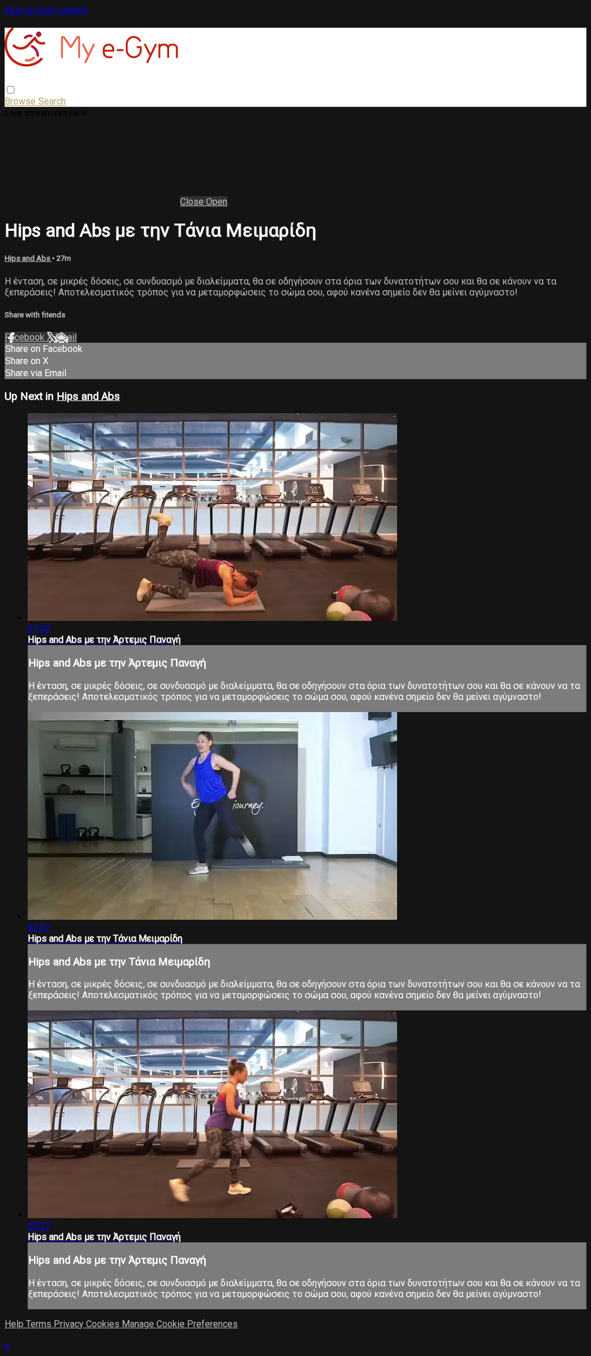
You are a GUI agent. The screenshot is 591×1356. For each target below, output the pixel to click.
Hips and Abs (28, 258)
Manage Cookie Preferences (180, 1323)
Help (15, 1323)
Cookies (104, 1323)
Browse (21, 101)
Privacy (70, 1323)
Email (66, 337)
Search (52, 101)
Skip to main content (46, 10)
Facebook (26, 337)
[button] (10, 89)
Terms (40, 1323)
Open (216, 201)
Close (193, 201)
